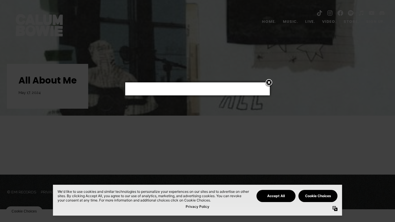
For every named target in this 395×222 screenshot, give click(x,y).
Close (269, 83)
